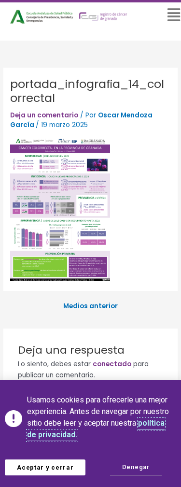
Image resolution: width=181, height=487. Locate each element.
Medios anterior (90, 306)
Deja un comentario (44, 115)
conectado (112, 364)
